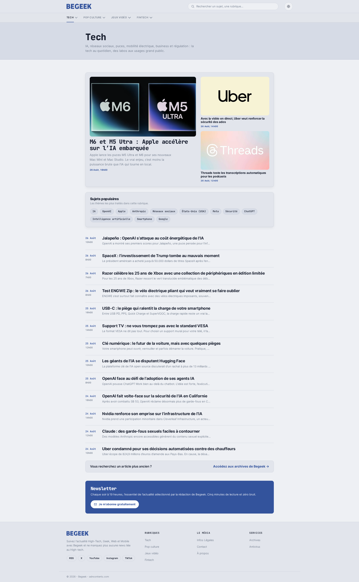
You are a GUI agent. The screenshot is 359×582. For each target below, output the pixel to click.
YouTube (94, 558)
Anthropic (139, 211)
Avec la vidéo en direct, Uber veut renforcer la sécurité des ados (233, 120)
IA (94, 211)
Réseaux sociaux (164, 211)
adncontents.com (99, 576)
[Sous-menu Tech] (76, 17)
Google (163, 219)
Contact (202, 546)
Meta (216, 211)
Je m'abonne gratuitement (117, 504)
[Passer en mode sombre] (288, 6)
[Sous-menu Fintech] (151, 17)
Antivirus (254, 546)
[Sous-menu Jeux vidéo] (129, 17)
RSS (71, 558)
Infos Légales (205, 540)
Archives (254, 540)
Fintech (142, 17)
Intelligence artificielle (111, 219)
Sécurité (231, 211)
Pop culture (92, 17)
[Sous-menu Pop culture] (104, 17)
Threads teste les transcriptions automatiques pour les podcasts (233, 174)
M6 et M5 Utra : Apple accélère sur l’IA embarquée (139, 145)
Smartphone (144, 219)
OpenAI (106, 211)
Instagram (112, 558)
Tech (70, 17)
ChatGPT (249, 211)
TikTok (128, 558)
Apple (122, 211)
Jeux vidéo (119, 17)
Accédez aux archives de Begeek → (241, 466)
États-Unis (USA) (194, 211)
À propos (203, 553)
